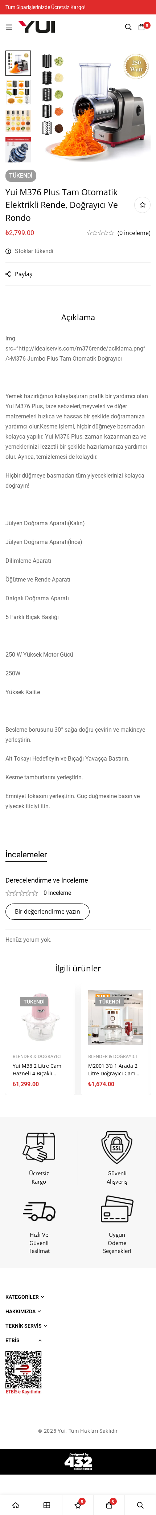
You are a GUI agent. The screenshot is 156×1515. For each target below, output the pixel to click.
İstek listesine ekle (142, 205)
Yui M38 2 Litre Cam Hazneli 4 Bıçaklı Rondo (37, 1073)
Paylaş (23, 274)
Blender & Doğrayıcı (37, 1056)
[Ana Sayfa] (15, 1505)
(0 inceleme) (134, 233)
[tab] (26, 854)
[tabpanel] (78, 910)
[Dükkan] (46, 1505)
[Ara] (128, 27)
